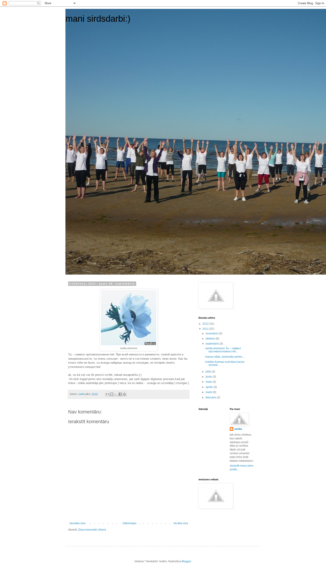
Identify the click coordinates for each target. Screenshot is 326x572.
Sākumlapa (129, 523)
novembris (212, 333)
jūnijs (209, 376)
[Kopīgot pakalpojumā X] (116, 394)
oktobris (211, 338)
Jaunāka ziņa (77, 523)
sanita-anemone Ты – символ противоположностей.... (223, 350)
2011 (205, 328)
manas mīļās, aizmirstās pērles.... (225, 356)
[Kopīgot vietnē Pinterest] (124, 394)
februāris (211, 397)
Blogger (186, 561)
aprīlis (210, 387)
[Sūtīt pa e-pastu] (107, 394)
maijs (209, 381)
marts (209, 392)
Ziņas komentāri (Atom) (92, 529)
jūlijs (209, 371)
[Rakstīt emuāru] (112, 394)
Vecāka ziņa (180, 523)
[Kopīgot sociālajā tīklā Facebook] (120, 394)
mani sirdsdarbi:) (97, 18)
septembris (213, 343)
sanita (238, 428)
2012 (205, 323)
